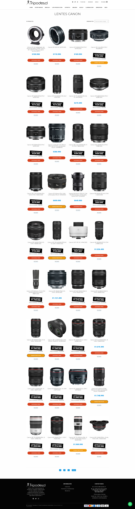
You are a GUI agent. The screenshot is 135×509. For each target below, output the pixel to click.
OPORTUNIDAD (39, 7)
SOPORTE (67, 7)
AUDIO (81, 7)
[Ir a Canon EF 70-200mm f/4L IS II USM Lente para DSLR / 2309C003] (78, 425)
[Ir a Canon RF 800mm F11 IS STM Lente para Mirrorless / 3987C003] (35, 279)
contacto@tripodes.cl (100, 486)
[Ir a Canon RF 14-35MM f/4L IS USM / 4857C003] (35, 376)
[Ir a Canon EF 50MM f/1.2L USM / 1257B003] (78, 376)
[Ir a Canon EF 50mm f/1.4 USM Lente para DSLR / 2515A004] (56, 181)
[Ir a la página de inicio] (36, 3)
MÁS (106, 7)
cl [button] (97, 2)
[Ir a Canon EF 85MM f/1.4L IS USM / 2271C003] (56, 376)
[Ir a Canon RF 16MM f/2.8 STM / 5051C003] (35, 133)
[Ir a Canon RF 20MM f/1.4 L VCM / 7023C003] (56, 425)
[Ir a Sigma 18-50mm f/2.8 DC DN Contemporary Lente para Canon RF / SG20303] (78, 181)
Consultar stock (99, 62)
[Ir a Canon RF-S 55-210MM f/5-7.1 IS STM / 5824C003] (78, 133)
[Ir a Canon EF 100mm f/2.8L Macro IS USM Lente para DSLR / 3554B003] (99, 376)
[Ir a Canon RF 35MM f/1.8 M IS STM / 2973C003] (56, 279)
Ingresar (90, 1)
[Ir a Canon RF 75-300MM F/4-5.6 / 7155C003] (56, 84)
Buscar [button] (83, 1)
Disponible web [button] (36, 60)
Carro (104, 2)
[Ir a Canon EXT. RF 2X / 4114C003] (78, 230)
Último (73, 470)
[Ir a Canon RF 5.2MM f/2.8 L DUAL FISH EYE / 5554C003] (99, 425)
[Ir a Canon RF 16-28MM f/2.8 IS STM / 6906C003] (99, 279)
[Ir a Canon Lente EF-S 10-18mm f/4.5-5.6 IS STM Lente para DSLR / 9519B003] (56, 133)
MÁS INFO (36, 63)
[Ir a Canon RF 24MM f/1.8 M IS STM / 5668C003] (35, 230)
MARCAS (47, 7)
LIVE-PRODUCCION (57, 7)
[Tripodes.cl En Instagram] (77, 2)
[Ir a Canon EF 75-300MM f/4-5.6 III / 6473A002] (78, 84)
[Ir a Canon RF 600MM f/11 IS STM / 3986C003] (99, 230)
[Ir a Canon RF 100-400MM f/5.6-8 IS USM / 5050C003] (56, 230)
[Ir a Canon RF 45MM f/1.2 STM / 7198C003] (99, 133)
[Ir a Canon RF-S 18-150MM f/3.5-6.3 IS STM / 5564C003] (35, 181)
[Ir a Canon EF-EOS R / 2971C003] (56, 35)
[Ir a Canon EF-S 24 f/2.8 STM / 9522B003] (99, 35)
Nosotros (67, 490)
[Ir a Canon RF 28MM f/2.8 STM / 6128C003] (99, 84)
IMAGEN (74, 7)
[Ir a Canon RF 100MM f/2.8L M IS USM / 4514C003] (35, 328)
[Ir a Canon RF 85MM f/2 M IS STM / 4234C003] (99, 181)
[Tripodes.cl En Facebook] (73, 2)
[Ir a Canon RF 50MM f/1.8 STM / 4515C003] (35, 84)
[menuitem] (73, 2)
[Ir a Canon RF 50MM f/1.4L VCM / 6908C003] (78, 328)
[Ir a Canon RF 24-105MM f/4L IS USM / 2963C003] (99, 328)
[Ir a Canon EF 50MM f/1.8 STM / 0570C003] (78, 35)
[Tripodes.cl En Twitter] (75, 2)
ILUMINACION (89, 7)
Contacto (67, 486)
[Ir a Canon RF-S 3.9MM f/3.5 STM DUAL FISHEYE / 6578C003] (56, 328)
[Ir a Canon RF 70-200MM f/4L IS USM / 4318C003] (35, 425)
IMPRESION (99, 7)
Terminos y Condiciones (67, 488)
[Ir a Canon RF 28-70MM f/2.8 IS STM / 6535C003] (78, 279)
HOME (31, 7)
